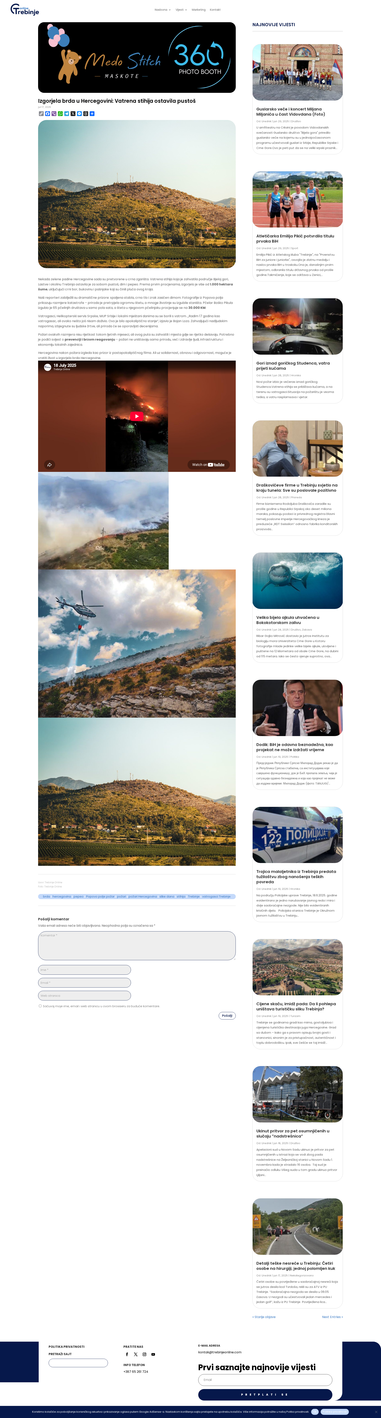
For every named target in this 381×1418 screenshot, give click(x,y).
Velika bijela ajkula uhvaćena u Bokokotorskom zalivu (287, 620)
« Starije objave (264, 1317)
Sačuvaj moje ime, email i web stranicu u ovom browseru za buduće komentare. (101, 1006)
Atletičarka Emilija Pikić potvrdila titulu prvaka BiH (295, 238)
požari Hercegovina (143, 896)
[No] (376, 1412)
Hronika (296, 375)
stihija (181, 896)
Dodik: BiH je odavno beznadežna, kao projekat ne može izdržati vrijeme (294, 747)
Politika (294, 757)
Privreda (296, 497)
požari (121, 896)
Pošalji (227, 1015)
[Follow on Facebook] (127, 1354)
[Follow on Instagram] (144, 1354)
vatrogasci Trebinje (216, 896)
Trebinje (194, 896)
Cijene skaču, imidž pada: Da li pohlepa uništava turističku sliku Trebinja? (296, 1006)
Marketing (199, 10)
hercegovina (62, 896)
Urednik (266, 121)
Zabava (307, 630)
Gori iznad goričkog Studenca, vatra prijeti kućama (293, 365)
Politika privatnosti (335, 1412)
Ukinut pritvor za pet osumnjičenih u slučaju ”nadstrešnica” (292, 1133)
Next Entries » (332, 1317)
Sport (294, 248)
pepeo (79, 896)
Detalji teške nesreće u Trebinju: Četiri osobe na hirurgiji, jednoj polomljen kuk (295, 1266)
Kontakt (215, 10)
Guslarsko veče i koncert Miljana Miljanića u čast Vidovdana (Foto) (290, 111)
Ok (315, 1412)
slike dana (167, 896)
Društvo (296, 121)
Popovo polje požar (100, 896)
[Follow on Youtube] (153, 1354)
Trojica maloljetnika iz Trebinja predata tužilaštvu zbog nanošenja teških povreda (296, 877)
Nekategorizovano (302, 1275)
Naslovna (161, 10)
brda (46, 896)
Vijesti (180, 10)
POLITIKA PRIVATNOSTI (67, 1347)
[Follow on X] (135, 1354)
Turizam (295, 1016)
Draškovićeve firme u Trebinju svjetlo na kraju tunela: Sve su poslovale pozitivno (297, 487)
